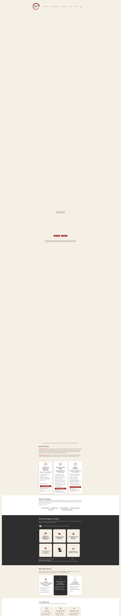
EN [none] (80, 6)
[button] (49, 6)
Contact (70, 6)
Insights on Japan (55, 6)
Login (75, 6)
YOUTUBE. (80, 561)
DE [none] (82, 6)
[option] (82, 6)
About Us (64, 6)
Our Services (46, 6)
